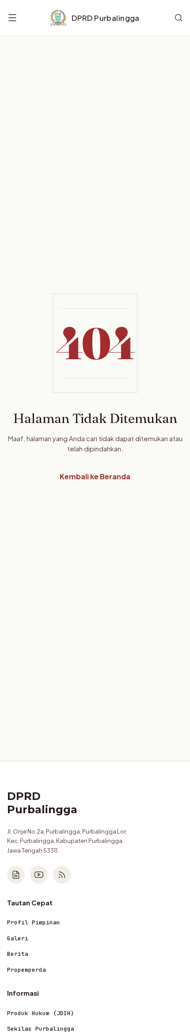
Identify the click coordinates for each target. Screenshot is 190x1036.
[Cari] (178, 17)
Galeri (17, 938)
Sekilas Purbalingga (40, 1028)
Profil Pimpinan (33, 922)
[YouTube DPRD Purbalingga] (39, 875)
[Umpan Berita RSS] (62, 875)
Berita (17, 954)
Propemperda (26, 970)
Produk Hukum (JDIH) (40, 1013)
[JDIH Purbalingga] (16, 875)
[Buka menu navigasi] (12, 17)
